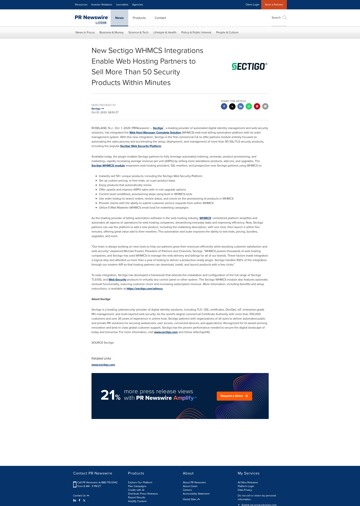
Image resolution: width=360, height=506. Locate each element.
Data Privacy (245, 490)
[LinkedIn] (75, 500)
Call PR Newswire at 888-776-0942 (97, 482)
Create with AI (136, 490)
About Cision (190, 486)
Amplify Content (137, 501)
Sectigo (158, 128)
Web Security (117, 279)
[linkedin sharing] (240, 106)
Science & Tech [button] (138, 32)
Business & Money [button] (112, 32)
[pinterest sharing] (257, 106)
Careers (187, 490)
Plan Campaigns (137, 486)
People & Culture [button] (227, 32)
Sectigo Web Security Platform (140, 146)
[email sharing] (265, 106)
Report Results (136, 497)
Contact (160, 17)
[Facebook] (79, 500)
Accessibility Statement (196, 494)
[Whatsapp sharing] (249, 106)
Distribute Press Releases (143, 494)
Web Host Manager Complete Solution (155, 132)
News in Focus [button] (85, 32)
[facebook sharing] (224, 106)
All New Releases (248, 482)
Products (139, 17)
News (119, 17)
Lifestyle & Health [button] (164, 32)
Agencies (137, 5)
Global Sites (190, 499)
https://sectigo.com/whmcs (145, 288)
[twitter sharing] (232, 107)
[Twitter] (84, 500)
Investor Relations (101, 5)
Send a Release (274, 5)
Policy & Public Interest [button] (196, 32)
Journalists (122, 5)
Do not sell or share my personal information (257, 497)
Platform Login (246, 486)
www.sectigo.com (166, 332)
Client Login (252, 5)
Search (276, 17)
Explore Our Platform (140, 482)
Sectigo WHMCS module (108, 165)
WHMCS (205, 218)
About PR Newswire (194, 482)
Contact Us (80, 496)
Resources (81, 5)
